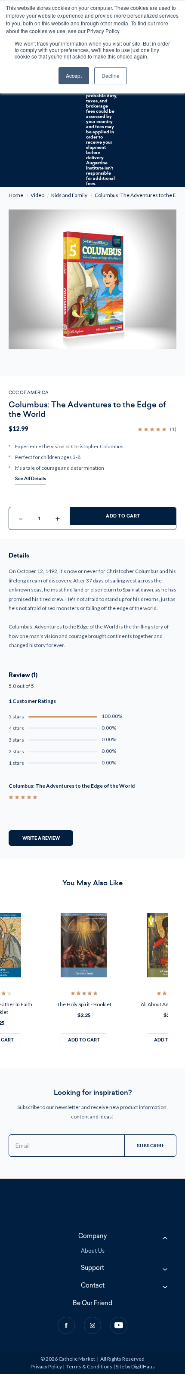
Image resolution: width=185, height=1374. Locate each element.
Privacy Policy (46, 1366)
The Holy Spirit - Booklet (84, 1004)
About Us (93, 1250)
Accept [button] (74, 75)
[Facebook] (66, 1325)
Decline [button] (111, 75)
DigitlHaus (143, 1366)
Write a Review (41, 838)
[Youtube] (118, 1325)
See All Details (30, 478)
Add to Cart (123, 516)
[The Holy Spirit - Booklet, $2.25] (84, 945)
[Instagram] (92, 1325)
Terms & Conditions (89, 1366)
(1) (173, 429)
